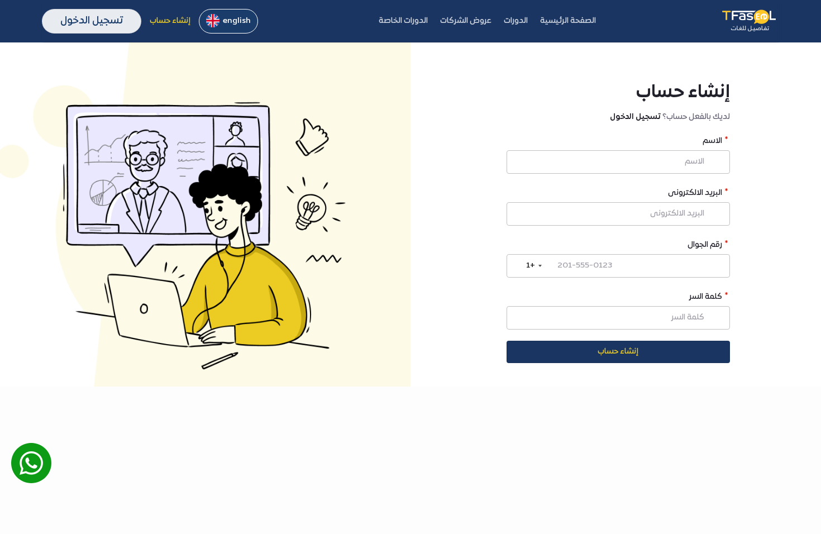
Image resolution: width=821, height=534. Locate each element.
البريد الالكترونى (695, 194)
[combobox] (526, 266)
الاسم (712, 142)
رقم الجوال (705, 246)
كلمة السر (705, 298)
